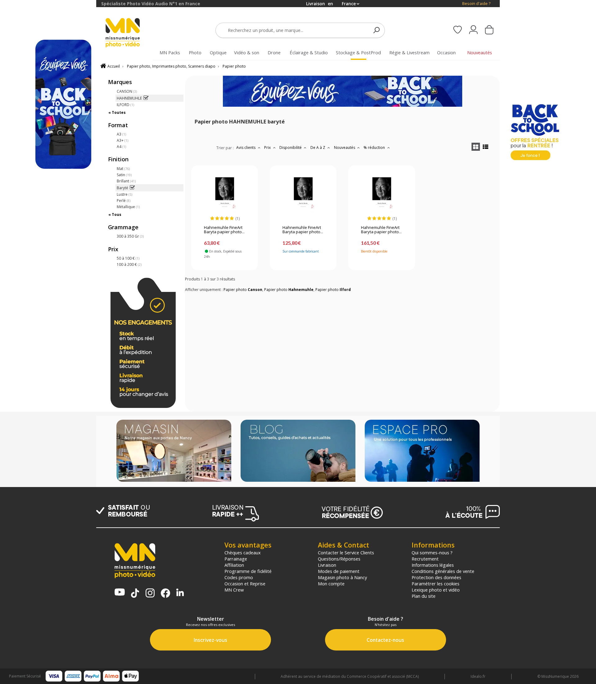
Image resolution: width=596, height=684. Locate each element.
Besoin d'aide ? (476, 3)
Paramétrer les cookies (435, 583)
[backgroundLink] (48, 342)
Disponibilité (291, 147)
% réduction (374, 147)
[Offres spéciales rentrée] (342, 105)
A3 (121, 134)
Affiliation (234, 565)
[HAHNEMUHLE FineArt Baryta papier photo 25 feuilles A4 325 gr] (225, 193)
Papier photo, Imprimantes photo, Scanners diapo (171, 66)
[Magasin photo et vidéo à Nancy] (173, 451)
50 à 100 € (128, 258)
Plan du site (424, 596)
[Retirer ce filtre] (146, 98)
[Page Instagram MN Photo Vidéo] (150, 593)
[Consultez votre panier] (489, 30)
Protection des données (436, 577)
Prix (268, 147)
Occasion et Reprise (244, 583)
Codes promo (238, 577)
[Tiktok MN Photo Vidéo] (135, 593)
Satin (124, 174)
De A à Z (318, 147)
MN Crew (234, 590)
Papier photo (234, 66)
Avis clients (246, 147)
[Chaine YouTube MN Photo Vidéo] (120, 592)
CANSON (127, 91)
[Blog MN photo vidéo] (298, 451)
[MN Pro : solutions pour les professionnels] (422, 451)
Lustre (124, 194)
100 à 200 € (129, 264)
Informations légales (433, 565)
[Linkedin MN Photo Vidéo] (180, 592)
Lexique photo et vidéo (436, 590)
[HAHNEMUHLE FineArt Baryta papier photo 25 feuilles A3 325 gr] (303, 193)
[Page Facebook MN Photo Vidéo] (165, 593)
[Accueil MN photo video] (130, 33)
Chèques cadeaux (242, 552)
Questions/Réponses (339, 559)
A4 (121, 146)
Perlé (123, 200)
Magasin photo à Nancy (342, 577)
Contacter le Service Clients (346, 552)
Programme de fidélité (248, 571)
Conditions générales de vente (443, 571)
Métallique (128, 206)
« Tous (114, 214)
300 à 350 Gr (130, 236)
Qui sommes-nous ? (432, 552)
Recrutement (425, 559)
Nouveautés (345, 147)
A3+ (122, 140)
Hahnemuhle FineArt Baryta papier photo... (224, 230)
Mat (123, 168)
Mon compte (331, 583)
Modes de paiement (338, 571)
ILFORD (125, 104)
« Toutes (117, 112)
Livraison (327, 565)
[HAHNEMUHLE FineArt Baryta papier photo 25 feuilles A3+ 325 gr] (382, 193)
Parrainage (235, 559)
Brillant (126, 181)
